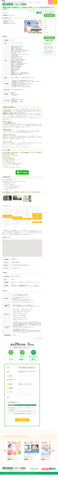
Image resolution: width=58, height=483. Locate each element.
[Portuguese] (4, 0)
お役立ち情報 (16, 473)
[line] (55, 469)
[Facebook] (37, 13)
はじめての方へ (11, 473)
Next (53, 451)
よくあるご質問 (5, 473)
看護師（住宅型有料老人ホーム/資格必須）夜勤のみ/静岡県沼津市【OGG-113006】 (14, 443)
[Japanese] (1, 0)
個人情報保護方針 (27, 473)
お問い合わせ (33, 473)
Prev (5, 451)
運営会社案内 (21, 473)
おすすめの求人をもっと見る (48, 436)
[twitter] (39, 13)
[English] (3, 0)
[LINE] (41, 13)
